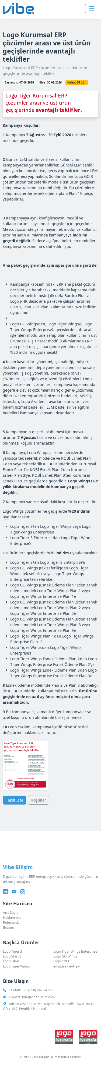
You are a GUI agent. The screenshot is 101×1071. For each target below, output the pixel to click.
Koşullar (38, 800)
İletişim (8, 927)
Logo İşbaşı (11, 961)
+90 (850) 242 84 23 (37, 990)
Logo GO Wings (65, 956)
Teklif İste (14, 800)
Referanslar (12, 922)
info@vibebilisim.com (38, 997)
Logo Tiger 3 (12, 951)
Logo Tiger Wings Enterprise (75, 951)
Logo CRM (61, 961)
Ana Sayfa (10, 912)
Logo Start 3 (12, 956)
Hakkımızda (12, 917)
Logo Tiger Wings (16, 966)
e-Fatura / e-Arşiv (66, 966)
